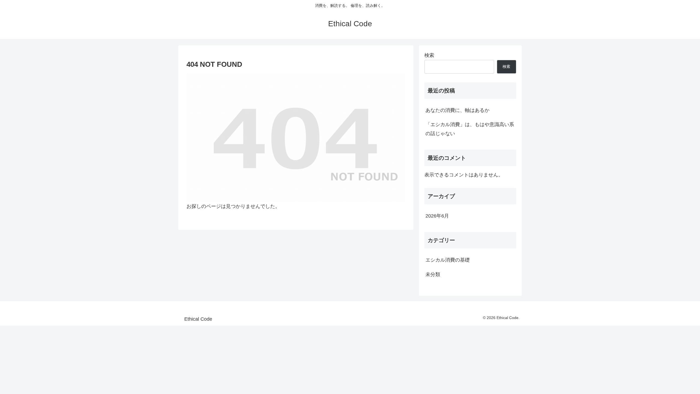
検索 (429, 55)
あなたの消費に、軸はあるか (457, 110)
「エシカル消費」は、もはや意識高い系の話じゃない (469, 129)
